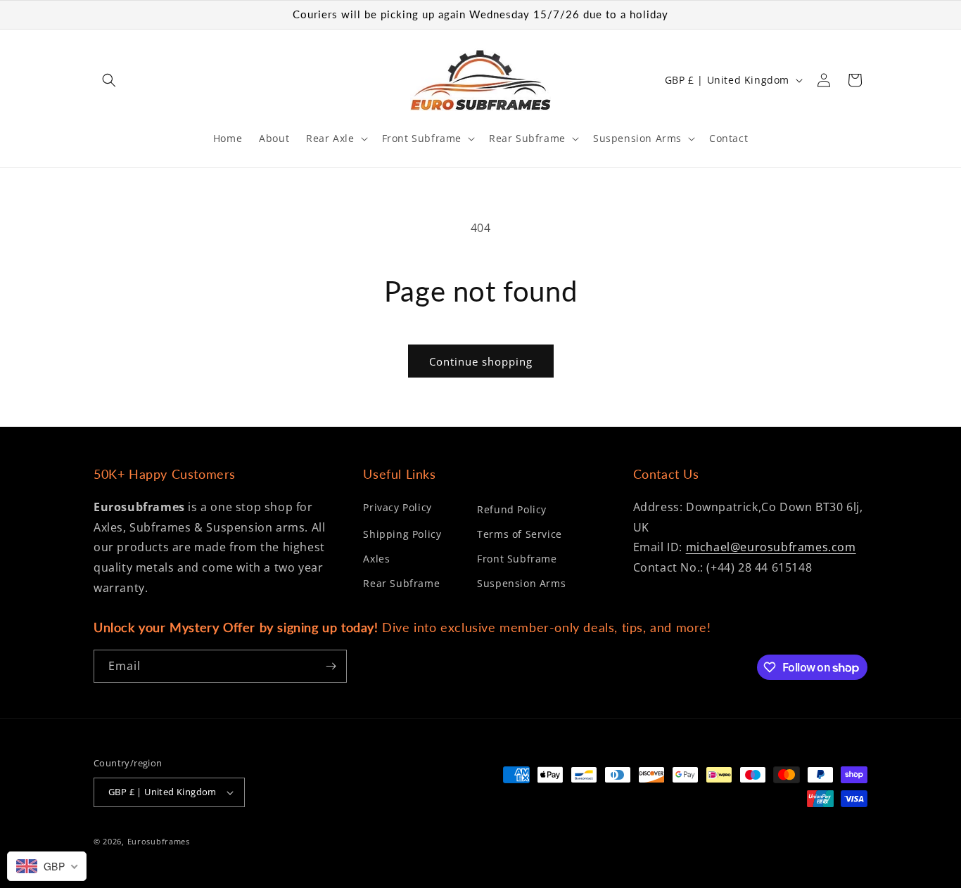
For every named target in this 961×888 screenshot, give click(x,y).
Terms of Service (519, 534)
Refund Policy (512, 509)
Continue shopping (481, 361)
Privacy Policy (397, 507)
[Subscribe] (330, 666)
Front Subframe (516, 558)
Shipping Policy (402, 534)
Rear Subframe (401, 583)
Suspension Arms (521, 583)
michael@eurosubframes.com (771, 547)
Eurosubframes (158, 841)
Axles (376, 558)
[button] (109, 80)
